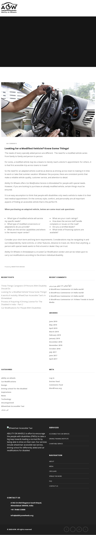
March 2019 (54, 332)
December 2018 (55, 342)
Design (4, 385)
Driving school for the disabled (14, 388)
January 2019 (54, 338)
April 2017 (53, 359)
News (3, 396)
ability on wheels (8, 378)
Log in (51, 378)
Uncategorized (7, 403)
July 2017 (52, 352)
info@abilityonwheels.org (22, 515)
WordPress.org (55, 388)
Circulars (52, 471)
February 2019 (55, 335)
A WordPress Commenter (59, 289)
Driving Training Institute (58, 439)
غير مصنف (4, 410)
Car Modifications (8, 381)
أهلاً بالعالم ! (68, 286)
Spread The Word (55, 476)
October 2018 (54, 349)
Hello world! (79, 289)
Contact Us (53, 486)
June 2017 (53, 355)
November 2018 (55, 345)
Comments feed (56, 385)
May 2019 (53, 325)
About (51, 461)
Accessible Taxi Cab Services (59, 434)
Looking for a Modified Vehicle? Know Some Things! (37, 148)
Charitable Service (56, 444)
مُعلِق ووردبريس (55, 286)
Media (51, 466)
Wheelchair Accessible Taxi (12, 406)
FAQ (50, 481)
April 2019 (53, 328)
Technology (6, 399)
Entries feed (54, 381)
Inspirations (6, 392)
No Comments (11, 143)
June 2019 (53, 321)
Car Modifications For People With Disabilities (21, 308)
